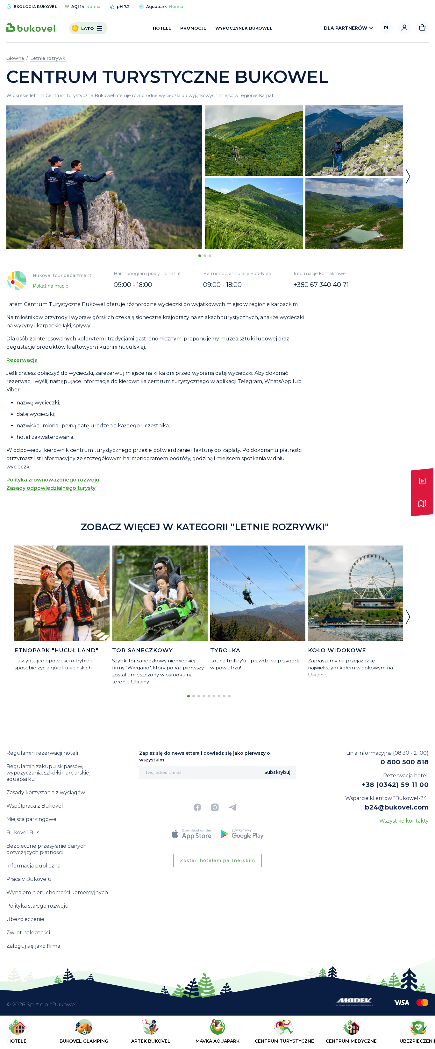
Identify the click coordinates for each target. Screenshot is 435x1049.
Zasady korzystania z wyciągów (45, 792)
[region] (217, 1033)
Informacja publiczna (33, 866)
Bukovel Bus (22, 833)
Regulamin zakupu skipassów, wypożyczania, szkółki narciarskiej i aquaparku (49, 772)
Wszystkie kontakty (404, 821)
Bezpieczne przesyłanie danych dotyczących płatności (46, 849)
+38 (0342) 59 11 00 (395, 785)
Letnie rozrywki (48, 58)
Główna (15, 58)
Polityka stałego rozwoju (37, 906)
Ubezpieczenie (25, 919)
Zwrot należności (28, 933)
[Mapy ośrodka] (422, 504)
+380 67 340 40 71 (321, 285)
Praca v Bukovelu (29, 879)
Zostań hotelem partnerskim (217, 860)
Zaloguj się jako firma (33, 946)
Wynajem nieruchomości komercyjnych (57, 892)
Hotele (162, 28)
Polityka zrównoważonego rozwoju (52, 480)
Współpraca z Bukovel (34, 806)
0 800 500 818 (405, 762)
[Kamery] (422, 480)
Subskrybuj (277, 772)
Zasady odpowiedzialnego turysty (51, 488)
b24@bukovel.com (397, 807)
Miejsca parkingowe (31, 819)
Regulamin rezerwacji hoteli (42, 753)
